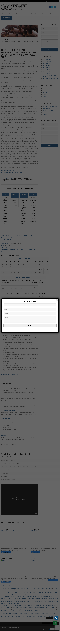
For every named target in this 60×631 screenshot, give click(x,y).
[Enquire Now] (56, 618)
